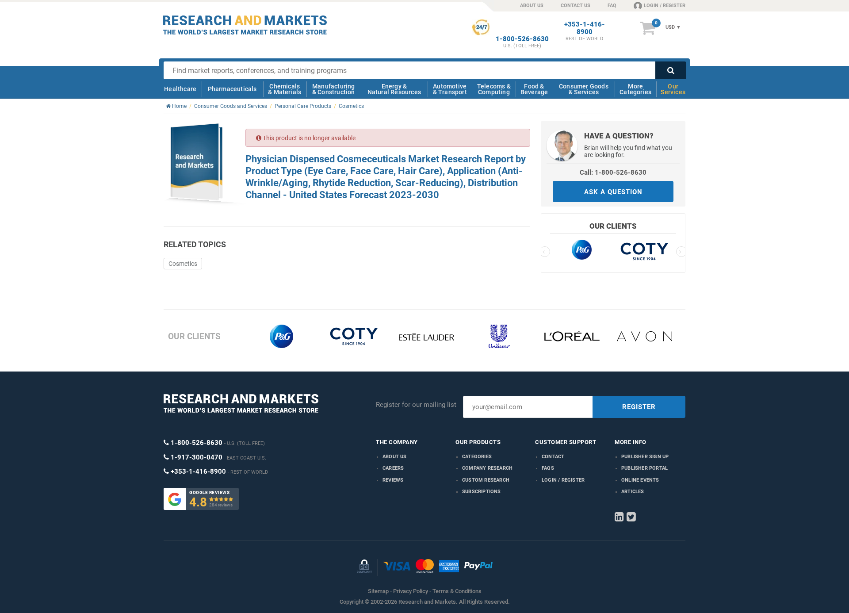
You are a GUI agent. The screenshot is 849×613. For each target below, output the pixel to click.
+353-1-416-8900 (584, 28)
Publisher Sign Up (645, 457)
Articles (632, 491)
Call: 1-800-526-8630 (613, 172)
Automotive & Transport (450, 89)
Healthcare (180, 88)
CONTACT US (575, 5)
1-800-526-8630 (522, 39)
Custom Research (485, 480)
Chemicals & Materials (284, 89)
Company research (487, 468)
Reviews (392, 480)
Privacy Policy (410, 591)
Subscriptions (481, 491)
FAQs (548, 468)
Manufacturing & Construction (333, 89)
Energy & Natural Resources (394, 89)
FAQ (612, 5)
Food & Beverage (534, 89)
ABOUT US (531, 5)
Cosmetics (182, 263)
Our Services (673, 89)
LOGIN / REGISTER (664, 5)
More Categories (635, 89)
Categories (477, 457)
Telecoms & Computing (494, 89)
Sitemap (378, 591)
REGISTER (639, 407)
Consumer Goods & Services (583, 89)
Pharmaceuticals (232, 88)
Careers (393, 468)
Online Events (640, 480)
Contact (553, 457)
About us (394, 457)
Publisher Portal (644, 468)
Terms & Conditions (457, 591)
